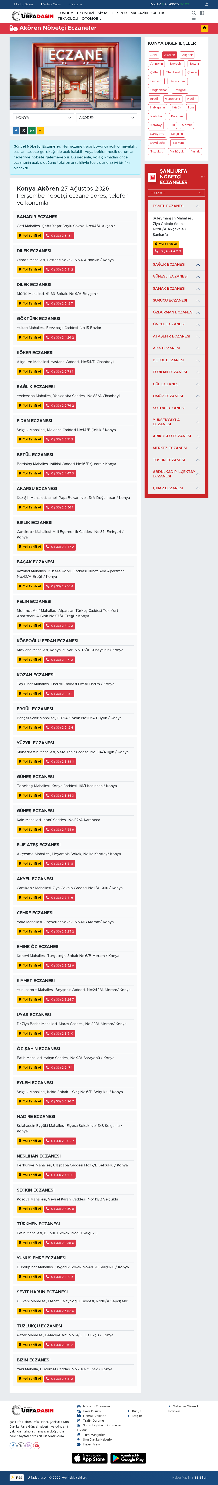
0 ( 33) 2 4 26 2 (62, 337)
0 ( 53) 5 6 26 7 (62, 1101)
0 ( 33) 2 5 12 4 (62, 727)
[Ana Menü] (194, 18)
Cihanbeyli (172, 72)
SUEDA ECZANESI (169, 408)
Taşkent (178, 142)
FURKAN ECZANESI (170, 372)
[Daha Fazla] (40, 130)
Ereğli (154, 98)
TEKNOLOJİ (67, 18)
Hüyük (176, 107)
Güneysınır (172, 98)
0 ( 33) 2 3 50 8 (62, 1208)
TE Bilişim (201, 1477)
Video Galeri (52, 4)
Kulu (172, 125)
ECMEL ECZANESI (168, 206)
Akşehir (187, 55)
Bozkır (194, 63)
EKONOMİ (85, 13)
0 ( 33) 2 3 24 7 (62, 999)
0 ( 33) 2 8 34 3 (62, 795)
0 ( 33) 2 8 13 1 (61, 235)
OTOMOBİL (92, 18)
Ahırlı (153, 55)
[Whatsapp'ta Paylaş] (32, 130)
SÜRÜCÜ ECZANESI (170, 300)
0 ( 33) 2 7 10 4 (62, 586)
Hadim (191, 98)
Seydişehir (157, 142)
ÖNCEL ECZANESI (169, 324)
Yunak (195, 151)
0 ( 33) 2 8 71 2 (62, 439)
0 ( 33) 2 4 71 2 (62, 659)
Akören (169, 55)
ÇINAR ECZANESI (168, 488)
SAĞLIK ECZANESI (169, 264)
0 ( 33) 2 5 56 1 (62, 507)
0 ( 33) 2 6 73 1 (62, 371)
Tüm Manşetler (94, 1435)
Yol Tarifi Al (32, 235)
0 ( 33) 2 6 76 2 (62, 405)
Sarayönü (157, 133)
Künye (136, 1411)
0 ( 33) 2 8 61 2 (62, 1345)
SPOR (122, 13)
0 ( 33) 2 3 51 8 (62, 863)
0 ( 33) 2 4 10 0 (62, 1175)
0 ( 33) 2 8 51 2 (62, 1378)
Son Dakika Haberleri (98, 1439)
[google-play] (128, 1458)
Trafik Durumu (93, 1420)
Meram (187, 125)
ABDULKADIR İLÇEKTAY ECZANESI (174, 474)
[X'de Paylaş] (23, 130)
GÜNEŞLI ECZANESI (170, 276)
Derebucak (177, 81)
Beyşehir (176, 63)
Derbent (156, 81)
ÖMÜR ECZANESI (168, 396)
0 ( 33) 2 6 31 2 (62, 269)
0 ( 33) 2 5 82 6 (62, 1311)
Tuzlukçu (156, 151)
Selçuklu (177, 133)
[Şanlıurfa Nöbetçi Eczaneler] (203, 177)
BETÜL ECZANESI (168, 360)
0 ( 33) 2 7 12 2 (62, 625)
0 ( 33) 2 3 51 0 (62, 1033)
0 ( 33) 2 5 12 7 (62, 303)
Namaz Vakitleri (94, 1416)
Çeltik (154, 72)
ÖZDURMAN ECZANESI (173, 312)
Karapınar (178, 116)
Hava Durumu (92, 1411)
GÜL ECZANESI (166, 384)
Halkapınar (157, 107)
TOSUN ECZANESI (169, 460)
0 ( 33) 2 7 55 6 (62, 829)
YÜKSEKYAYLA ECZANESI (166, 422)
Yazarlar (77, 4)
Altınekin (156, 63)
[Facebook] (13, 1445)
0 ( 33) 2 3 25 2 (62, 931)
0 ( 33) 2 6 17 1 (61, 1067)
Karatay (156, 125)
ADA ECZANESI (166, 348)
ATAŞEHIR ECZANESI (171, 336)
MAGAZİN (139, 13)
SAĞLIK (158, 13)
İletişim (137, 1416)
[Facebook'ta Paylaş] (16, 130)
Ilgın (191, 107)
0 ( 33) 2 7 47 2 (62, 546)
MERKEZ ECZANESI (170, 448)
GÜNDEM (65, 13)
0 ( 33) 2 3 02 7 (62, 1141)
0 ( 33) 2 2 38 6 (62, 1242)
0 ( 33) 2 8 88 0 (62, 761)
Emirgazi (180, 90)
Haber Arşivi (91, 1444)
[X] (20, 1445)
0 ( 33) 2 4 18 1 (61, 693)
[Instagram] (28, 1445)
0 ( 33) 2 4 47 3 (62, 473)
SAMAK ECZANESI (169, 288)
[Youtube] (36, 1445)
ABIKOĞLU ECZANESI (172, 436)
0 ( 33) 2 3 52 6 (62, 965)
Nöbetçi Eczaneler (96, 1406)
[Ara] (194, 13)
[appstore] (90, 1458)
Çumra (192, 72)
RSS (18, 1477)
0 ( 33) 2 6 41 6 (62, 897)
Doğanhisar (158, 90)
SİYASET (105, 13)
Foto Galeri (24, 4)
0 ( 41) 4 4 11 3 (170, 251)
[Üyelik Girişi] (205, 4)
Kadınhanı (157, 116)
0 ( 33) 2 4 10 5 (62, 1277)
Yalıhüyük (177, 151)
